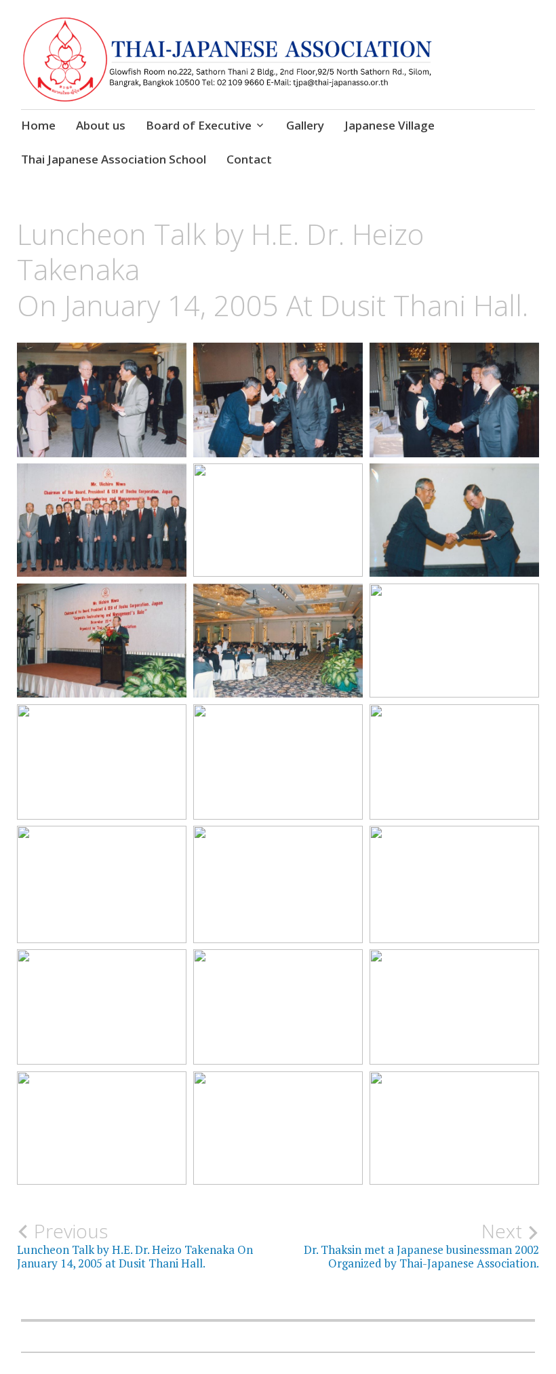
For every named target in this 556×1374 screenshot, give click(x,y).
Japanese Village (389, 125)
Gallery (305, 125)
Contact (249, 159)
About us (100, 125)
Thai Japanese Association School (113, 159)
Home (38, 125)
